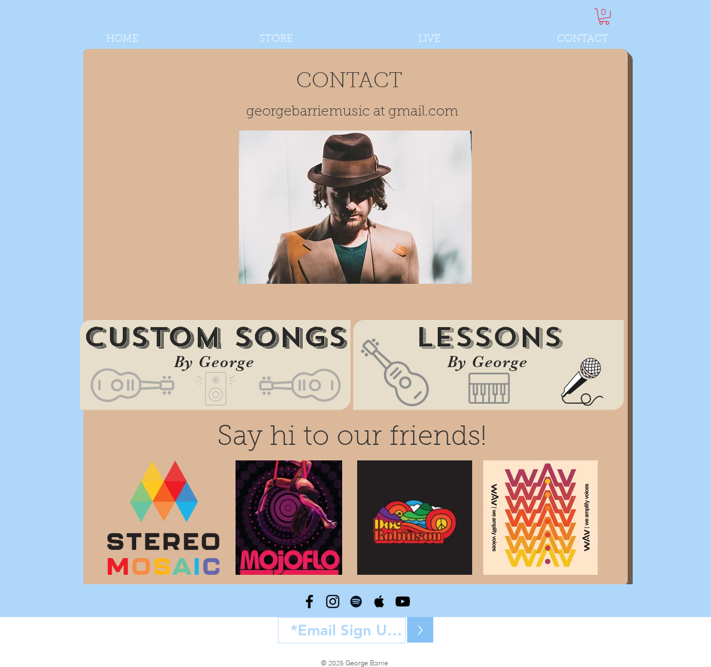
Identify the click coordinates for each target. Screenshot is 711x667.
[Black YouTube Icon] (403, 601)
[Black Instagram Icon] (333, 601)
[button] (604, 16)
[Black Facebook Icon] (309, 601)
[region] (215, 365)
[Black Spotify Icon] (356, 601)
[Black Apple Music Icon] (379, 601)
